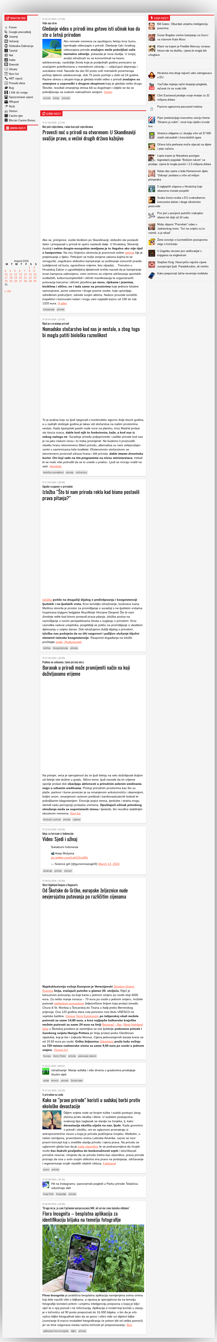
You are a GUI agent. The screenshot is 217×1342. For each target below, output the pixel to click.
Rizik (12, 106)
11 (11, 274)
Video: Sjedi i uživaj (59, 839)
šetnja (56, 98)
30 (34, 281)
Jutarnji (13, 36)
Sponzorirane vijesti (21, 97)
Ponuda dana (17, 83)
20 (20, 277)
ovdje (59, 642)
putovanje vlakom (87, 1056)
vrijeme (76, 819)
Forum (13, 27)
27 (20, 281)
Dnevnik (14, 64)
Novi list (14, 73)
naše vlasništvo (87, 1146)
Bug (11, 87)
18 (11, 277)
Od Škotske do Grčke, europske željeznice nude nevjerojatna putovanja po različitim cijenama (85, 893)
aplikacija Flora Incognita (55, 1331)
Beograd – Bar (112, 1024)
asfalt (46, 1080)
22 (30, 277)
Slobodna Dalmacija (21, 46)
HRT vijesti (15, 78)
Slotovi (13, 111)
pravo (46, 1169)
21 (25, 277)
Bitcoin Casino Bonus (22, 120)
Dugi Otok (48, 1194)
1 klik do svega (18, 92)
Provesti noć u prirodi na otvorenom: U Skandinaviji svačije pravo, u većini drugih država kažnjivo (89, 135)
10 (6, 274)
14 (25, 274)
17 (6, 277)
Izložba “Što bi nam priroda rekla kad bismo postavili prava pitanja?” (90, 495)
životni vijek (77, 1080)
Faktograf (109, 1163)
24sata (13, 69)
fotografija (61, 1194)
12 (15, 274)
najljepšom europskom (69, 1003)
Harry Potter (59, 1056)
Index (12, 60)
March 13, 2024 (109, 864)
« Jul (7, 291)
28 (25, 281)
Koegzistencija (60, 648)
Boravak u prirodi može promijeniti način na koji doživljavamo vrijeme (86, 670)
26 (15, 281)
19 (15, 277)
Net (11, 55)
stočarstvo (81, 472)
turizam (68, 871)
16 (34, 274)
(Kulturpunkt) (73, 642)
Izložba (47, 599)
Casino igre (16, 115)
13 (20, 274)
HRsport (14, 101)
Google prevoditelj (20, 32)
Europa (47, 1056)
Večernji (14, 41)
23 (34, 277)
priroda (46, 98)
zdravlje (66, 98)
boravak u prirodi (52, 819)
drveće (54, 1080)
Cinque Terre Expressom (82, 1016)
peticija (129, 252)
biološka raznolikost (53, 472)
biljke (73, 1331)
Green (108, 92)
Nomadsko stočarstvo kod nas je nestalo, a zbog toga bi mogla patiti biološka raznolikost (91, 332)
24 (6, 281)
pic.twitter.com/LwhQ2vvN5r (69, 857)
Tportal (13, 50)
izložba (46, 648)
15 (30, 274)
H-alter (62, 303)
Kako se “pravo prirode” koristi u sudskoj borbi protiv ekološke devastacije (91, 1103)
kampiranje (48, 309)
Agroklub (55, 466)
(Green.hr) (61, 1050)
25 (11, 281)
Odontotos (107, 1041)
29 (30, 281)
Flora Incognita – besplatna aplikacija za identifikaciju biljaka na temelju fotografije (81, 1216)
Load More (181, 288)
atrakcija (47, 871)
